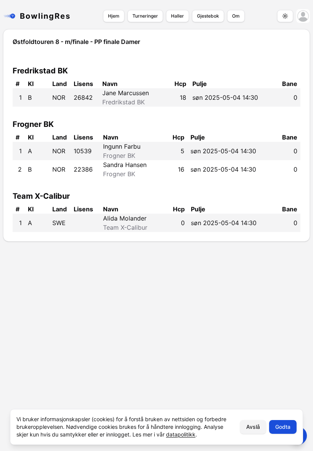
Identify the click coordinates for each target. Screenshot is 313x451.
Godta (282, 426)
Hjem (113, 16)
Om (236, 16)
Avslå (253, 426)
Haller (177, 16)
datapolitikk (180, 434)
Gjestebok (208, 16)
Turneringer (145, 16)
